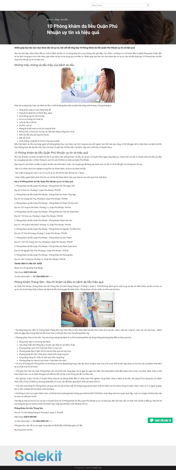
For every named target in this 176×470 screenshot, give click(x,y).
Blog (57, 19)
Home (50, 19)
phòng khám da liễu (24, 430)
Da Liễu (64, 19)
